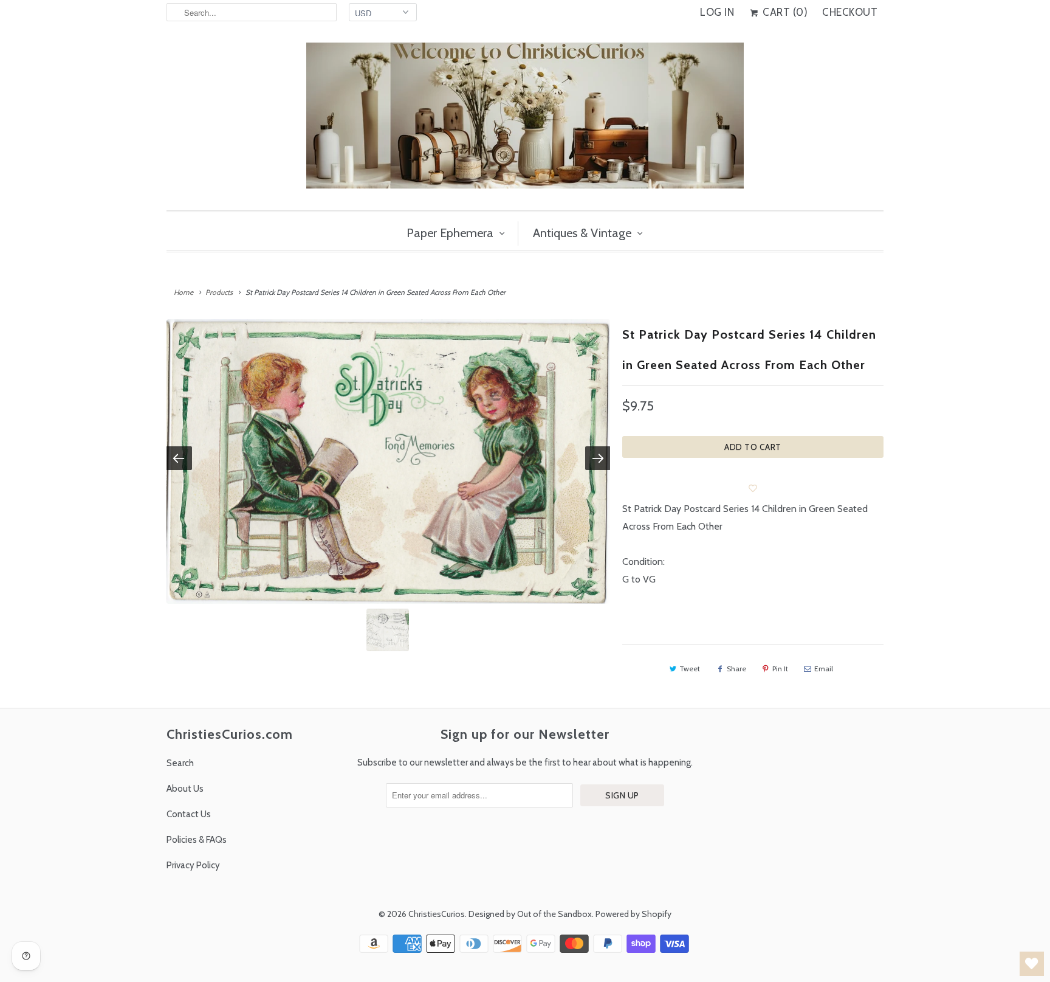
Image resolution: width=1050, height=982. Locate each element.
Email (823, 668)
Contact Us (188, 814)
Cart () (784, 12)
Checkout (849, 12)
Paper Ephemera (450, 233)
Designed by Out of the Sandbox (530, 913)
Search (180, 763)
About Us (185, 788)
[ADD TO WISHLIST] (753, 488)
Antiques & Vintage (582, 233)
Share (736, 668)
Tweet (689, 668)
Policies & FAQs (196, 839)
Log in (717, 12)
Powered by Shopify (633, 913)
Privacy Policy (193, 865)
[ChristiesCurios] (525, 120)
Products (219, 292)
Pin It (780, 668)
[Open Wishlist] (1032, 964)
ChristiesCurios (436, 913)
